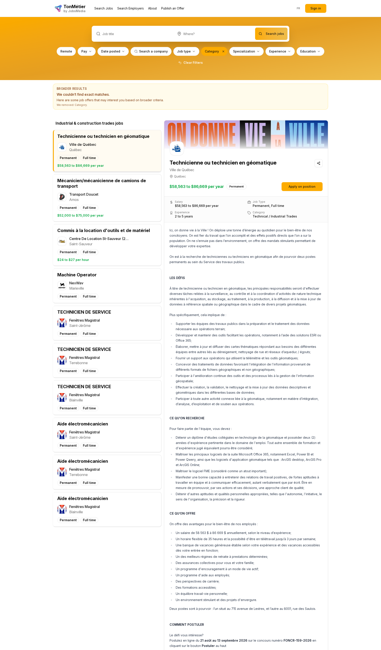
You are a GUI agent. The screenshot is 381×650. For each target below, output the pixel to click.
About (152, 8)
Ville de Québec (182, 170)
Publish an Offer (172, 8)
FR (298, 8)
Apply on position (302, 186)
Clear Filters (193, 62)
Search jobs (275, 34)
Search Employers (130, 8)
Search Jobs (103, 8)
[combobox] (214, 34)
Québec (180, 176)
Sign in (315, 8)
